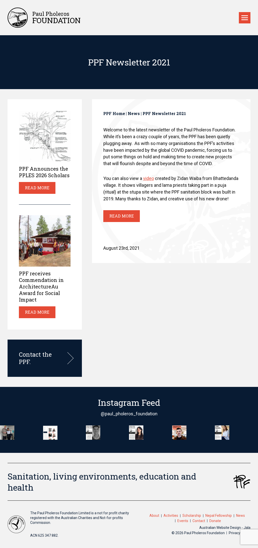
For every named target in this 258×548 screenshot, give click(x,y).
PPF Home (114, 113)
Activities (171, 516)
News (134, 113)
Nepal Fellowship (218, 516)
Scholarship (191, 516)
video (148, 178)
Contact (198, 521)
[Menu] (244, 17)
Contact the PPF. (35, 358)
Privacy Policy (239, 533)
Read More (37, 187)
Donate (215, 521)
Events (182, 521)
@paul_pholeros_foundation (129, 413)
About (154, 516)
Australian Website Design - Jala (224, 528)
